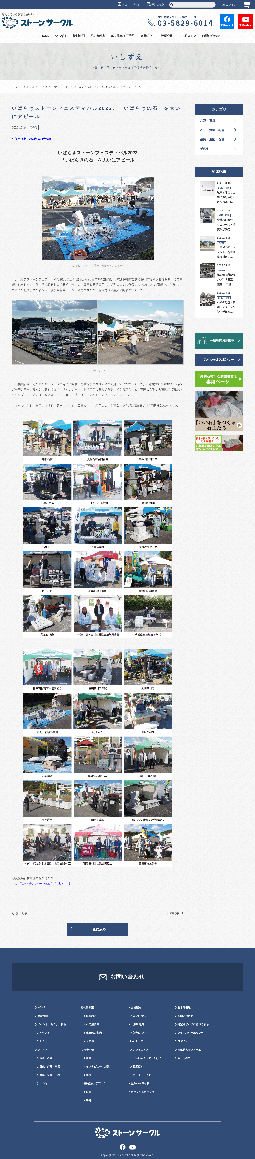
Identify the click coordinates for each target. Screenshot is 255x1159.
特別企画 (79, 36)
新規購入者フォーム (189, 1049)
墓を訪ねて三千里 (123, 36)
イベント (44, 1032)
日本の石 (91, 1016)
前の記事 (21, 913)
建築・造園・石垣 (212, 139)
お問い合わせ (211, 36)
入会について (140, 1016)
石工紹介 (138, 1066)
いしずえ (61, 36)
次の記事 (173, 913)
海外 (88, 1100)
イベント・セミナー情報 (52, 1024)
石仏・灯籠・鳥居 (212, 130)
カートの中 (184, 1058)
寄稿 (88, 1075)
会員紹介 (136, 1007)
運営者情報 (157, 4)
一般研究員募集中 (222, 340)
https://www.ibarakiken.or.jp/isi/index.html (41, 883)
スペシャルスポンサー (219, 359)
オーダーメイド (142, 1075)
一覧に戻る (97, 929)
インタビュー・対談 (98, 1066)
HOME (45, 36)
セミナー (44, 1041)
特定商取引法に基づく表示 (193, 1024)
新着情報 (43, 1016)
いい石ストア (140, 1049)
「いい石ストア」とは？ (147, 1058)
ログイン (231, 4)
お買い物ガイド (131, 4)
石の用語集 (92, 1024)
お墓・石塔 (207, 120)
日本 (88, 1092)
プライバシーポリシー (191, 1032)
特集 (88, 1058)
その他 (43, 87)
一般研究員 (137, 1024)
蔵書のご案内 (94, 1032)
